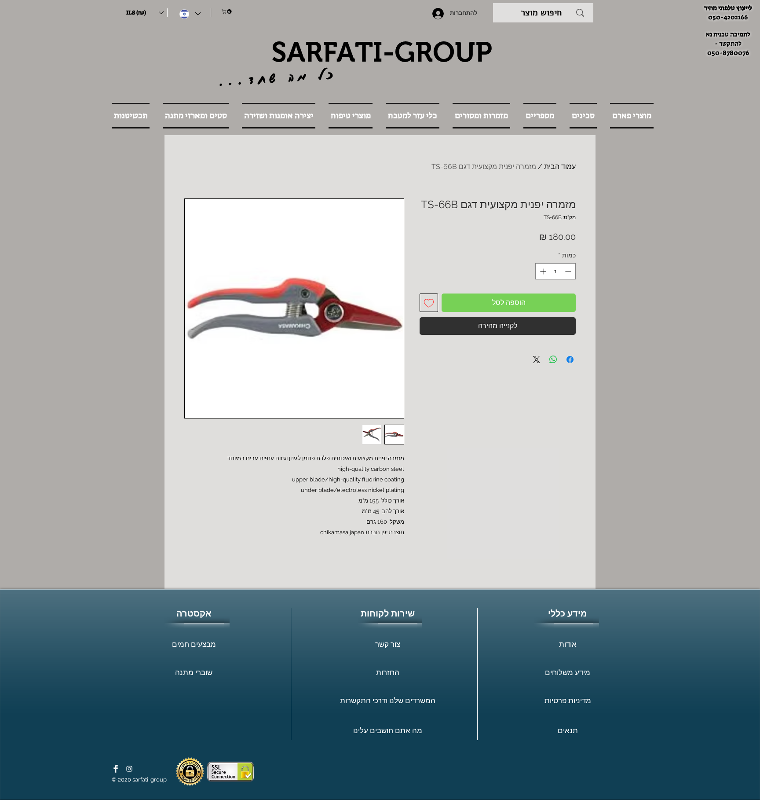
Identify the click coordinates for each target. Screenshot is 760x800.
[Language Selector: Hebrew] (190, 14)
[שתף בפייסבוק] (570, 359)
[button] (145, 13)
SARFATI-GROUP (381, 52)
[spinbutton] (555, 271)
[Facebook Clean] (116, 769)
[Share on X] (536, 359)
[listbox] (145, 13)
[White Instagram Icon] (129, 769)
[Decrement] (568, 271)
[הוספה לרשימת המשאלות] (429, 303)
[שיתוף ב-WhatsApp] (553, 359)
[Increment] (542, 271)
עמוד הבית (560, 166)
